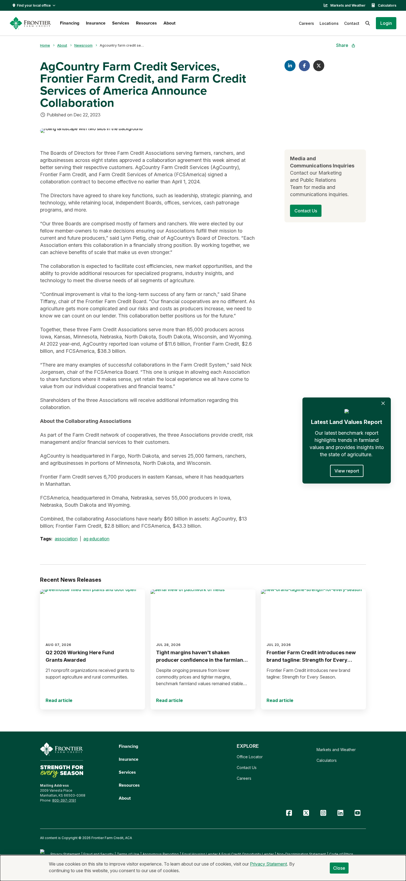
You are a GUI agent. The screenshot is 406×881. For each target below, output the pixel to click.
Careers (306, 23)
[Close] (383, 403)
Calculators (387, 5)
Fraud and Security (98, 854)
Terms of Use (128, 854)
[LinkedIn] (340, 813)
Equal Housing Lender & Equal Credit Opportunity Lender (228, 854)
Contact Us (247, 767)
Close (339, 868)
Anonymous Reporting (161, 854)
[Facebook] (288, 813)
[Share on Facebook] (304, 65)
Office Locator (250, 756)
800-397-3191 (64, 800)
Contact (351, 23)
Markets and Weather (347, 5)
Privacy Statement (65, 854)
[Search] (367, 23)
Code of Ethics (341, 854)
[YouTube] (357, 813)
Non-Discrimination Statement (301, 854)
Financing (69, 23)
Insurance (96, 23)
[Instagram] (323, 813)
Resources (146, 23)
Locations (329, 23)
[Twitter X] (306, 813)
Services (120, 23)
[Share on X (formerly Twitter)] (318, 65)
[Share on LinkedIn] (290, 65)
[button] (386, 23)
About (169, 23)
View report (346, 471)
